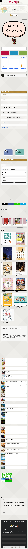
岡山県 (6, 209)
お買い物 (4, 512)
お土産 (3, 510)
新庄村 (12, 505)
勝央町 (18, 505)
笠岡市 (15, 502)
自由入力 (8, 169)
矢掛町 (10, 505)
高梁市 (24, 502)
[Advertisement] (14, 84)
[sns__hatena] (23, 204)
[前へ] (1, 65)
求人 (12, 5)
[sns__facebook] (11, 204)
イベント (10, 5)
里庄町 (7, 505)
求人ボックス (24, 57)
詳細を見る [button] (14, 68)
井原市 (18, 502)
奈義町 (21, 505)
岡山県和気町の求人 (4, 57)
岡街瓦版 (14, 526)
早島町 (4, 505)
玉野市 (12, 502)
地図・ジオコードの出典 (24, 19)
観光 (16, 5)
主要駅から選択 (4, 169)
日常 (3, 509)
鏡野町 (15, 505)
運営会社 (5, 521)
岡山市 (4, 502)
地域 (14, 5)
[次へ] (26, 65)
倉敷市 (7, 502)
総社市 (21, 502)
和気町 (3, 209)
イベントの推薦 (14, 538)
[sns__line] (17, 204)
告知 (18, 5)
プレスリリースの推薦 (14, 542)
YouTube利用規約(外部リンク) (19, 521)
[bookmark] (11, 15)
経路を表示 (14, 182)
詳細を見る (3, 122)
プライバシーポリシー (11, 521)
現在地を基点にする (13, 169)
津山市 (10, 502)
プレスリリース (4, 513)
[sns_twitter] (5, 204)
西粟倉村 (24, 505)
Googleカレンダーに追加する (6, 127)
